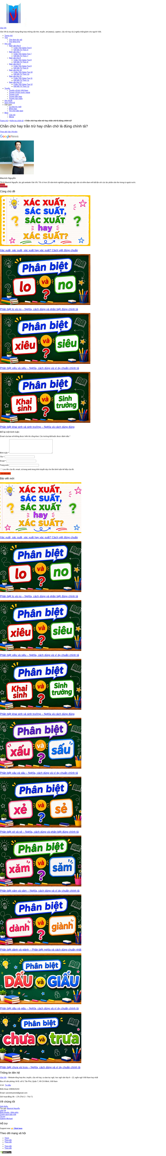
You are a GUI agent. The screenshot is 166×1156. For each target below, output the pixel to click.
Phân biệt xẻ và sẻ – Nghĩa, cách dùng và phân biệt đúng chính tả (39, 831)
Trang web (4, 465)
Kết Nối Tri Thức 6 (21, 50)
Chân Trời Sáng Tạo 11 (23, 78)
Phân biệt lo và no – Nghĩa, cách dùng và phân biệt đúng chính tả (39, 309)
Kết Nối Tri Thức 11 (21, 80)
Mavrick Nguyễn (13, 1108)
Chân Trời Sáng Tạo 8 (23, 60)
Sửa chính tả (10, 103)
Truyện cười (14, 94)
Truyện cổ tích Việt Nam (18, 90)
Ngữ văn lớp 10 (15, 70)
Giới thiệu (4, 1106)
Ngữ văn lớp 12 (15, 82)
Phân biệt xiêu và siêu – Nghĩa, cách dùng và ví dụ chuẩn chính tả (39, 368)
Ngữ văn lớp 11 (15, 76)
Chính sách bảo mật (8, 1114)
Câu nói (12, 115)
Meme (11, 117)
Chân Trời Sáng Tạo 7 (23, 54)
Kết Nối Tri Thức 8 (21, 62)
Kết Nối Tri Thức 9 (21, 68)
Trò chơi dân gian (16, 111)
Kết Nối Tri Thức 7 (21, 56)
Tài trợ (2, 1117)
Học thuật (8, 101)
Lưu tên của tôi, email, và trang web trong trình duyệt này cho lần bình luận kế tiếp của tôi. (38, 469)
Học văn (8, 44)
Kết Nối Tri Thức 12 (21, 86)
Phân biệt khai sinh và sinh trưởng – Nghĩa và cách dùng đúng (37, 426)
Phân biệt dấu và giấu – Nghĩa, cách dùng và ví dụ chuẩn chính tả (39, 1008)
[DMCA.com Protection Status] (6, 1153)
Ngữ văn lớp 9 (15, 64)
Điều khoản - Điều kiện (9, 1112)
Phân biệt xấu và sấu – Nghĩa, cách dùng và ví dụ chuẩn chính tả (39, 772)
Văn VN (3, 28)
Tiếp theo (3, 186)
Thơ (6, 38)
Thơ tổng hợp (14, 42)
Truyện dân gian (15, 96)
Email (3, 461)
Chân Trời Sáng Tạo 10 (23, 72)
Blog (6, 113)
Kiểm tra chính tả (16, 121)
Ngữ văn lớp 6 (15, 46)
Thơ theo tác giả (15, 40)
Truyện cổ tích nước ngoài (19, 92)
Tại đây (8, 1085)
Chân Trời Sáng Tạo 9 (23, 66)
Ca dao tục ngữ (15, 107)
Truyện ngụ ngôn (16, 99)
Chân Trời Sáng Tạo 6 (23, 48)
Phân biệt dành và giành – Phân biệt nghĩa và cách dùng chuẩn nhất (40, 949)
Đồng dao (13, 109)
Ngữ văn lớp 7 (15, 52)
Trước (2, 184)
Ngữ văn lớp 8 (15, 58)
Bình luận (4, 453)
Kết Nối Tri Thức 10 (21, 74)
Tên (2, 457)
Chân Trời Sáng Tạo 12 (23, 84)
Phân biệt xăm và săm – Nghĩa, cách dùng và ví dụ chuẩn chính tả (39, 890)
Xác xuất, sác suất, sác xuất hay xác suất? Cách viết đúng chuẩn (39, 250)
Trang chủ (9, 36)
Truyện (7, 88)
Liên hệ (3, 1110)
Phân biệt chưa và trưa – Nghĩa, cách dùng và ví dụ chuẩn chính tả (40, 1067)
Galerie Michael (6, 1119)
